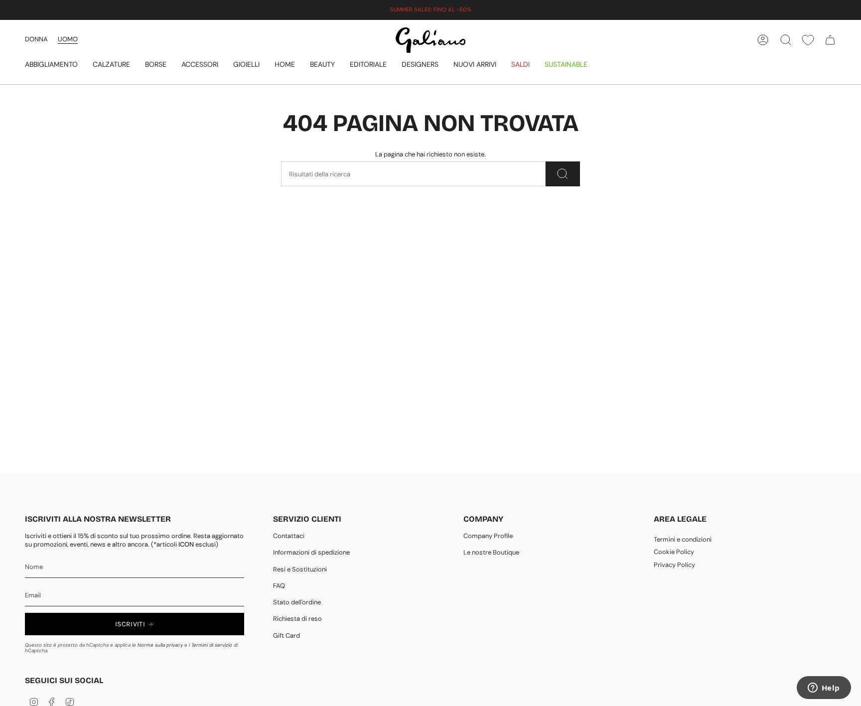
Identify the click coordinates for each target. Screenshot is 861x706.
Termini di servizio (211, 645)
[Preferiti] (808, 40)
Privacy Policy (674, 565)
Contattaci (288, 536)
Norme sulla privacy (160, 645)
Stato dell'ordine (297, 602)
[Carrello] (830, 39)
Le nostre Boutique (491, 552)
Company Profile (488, 536)
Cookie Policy (674, 552)
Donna (36, 39)
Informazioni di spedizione (311, 552)
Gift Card (286, 635)
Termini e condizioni (683, 539)
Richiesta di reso (297, 618)
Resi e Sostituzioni (300, 569)
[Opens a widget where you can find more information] (823, 688)
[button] (51, 65)
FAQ (279, 585)
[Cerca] (563, 173)
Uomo (68, 39)
